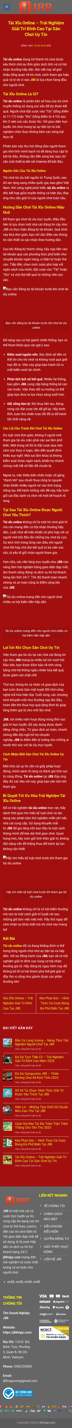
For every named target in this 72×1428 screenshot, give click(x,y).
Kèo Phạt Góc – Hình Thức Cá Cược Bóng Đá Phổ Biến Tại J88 (54, 1003)
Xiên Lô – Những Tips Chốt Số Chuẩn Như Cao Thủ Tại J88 (41, 1109)
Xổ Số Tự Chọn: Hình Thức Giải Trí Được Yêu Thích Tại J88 (39, 1092)
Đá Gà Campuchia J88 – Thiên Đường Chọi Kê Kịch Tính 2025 (37, 1075)
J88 (5, 1318)
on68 (10, 1282)
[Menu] (6, 7)
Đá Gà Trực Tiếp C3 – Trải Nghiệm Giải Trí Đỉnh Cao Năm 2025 (39, 1059)
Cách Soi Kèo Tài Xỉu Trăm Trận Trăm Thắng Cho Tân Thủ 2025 (41, 1125)
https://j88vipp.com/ (17, 1332)
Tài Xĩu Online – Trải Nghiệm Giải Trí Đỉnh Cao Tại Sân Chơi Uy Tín (40, 1159)
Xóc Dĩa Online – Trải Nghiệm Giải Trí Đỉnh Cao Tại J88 (18, 1003)
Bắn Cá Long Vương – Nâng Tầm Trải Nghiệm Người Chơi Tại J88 (41, 1042)
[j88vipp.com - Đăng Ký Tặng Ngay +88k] (36, 7)
